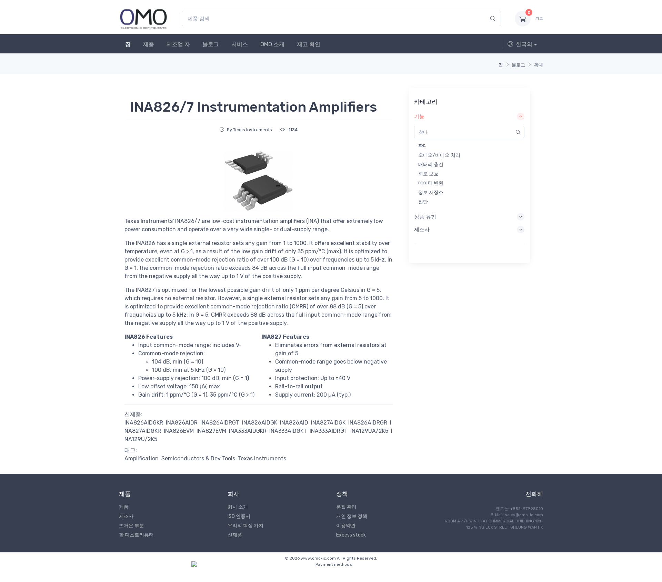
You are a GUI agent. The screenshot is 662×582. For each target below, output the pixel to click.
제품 (148, 44)
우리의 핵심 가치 (245, 526)
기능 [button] (419, 116)
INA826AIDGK (259, 422)
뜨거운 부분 (131, 526)
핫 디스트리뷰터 (136, 535)
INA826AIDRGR (367, 422)
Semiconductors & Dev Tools (198, 458)
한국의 (524, 44)
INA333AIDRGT (329, 431)
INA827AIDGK (328, 422)
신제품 (235, 535)
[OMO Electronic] (143, 18)
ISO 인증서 (239, 516)
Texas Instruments (262, 458)
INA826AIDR (182, 422)
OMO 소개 (272, 44)
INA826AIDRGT (219, 422)
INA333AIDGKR (248, 431)
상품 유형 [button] (425, 217)
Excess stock (351, 535)
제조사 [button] (422, 229)
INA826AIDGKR (143, 422)
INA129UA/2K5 (369, 431)
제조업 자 (178, 44)
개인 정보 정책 (351, 516)
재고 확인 (308, 44)
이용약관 (345, 526)
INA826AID (294, 422)
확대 (538, 65)
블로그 (210, 44)
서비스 (239, 44)
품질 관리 (346, 507)
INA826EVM (179, 431)
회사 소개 (238, 507)
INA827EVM (211, 431)
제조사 (126, 516)
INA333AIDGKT (288, 431)
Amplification (141, 458)
